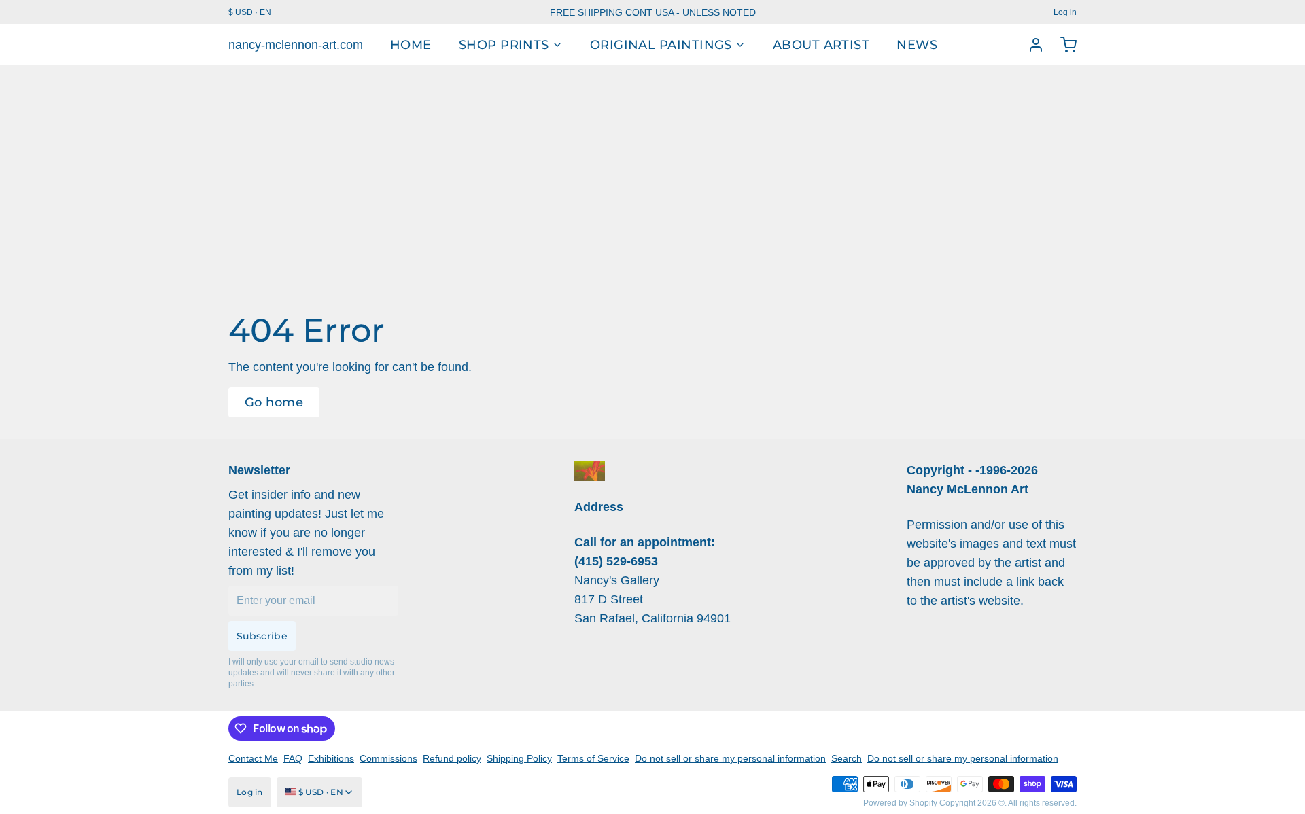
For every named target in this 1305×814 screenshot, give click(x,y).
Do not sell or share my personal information (730, 758)
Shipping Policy (519, 758)
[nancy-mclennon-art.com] (589, 471)
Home (411, 44)
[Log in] (1030, 45)
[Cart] (1063, 45)
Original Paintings (661, 44)
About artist (821, 44)
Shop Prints (504, 44)
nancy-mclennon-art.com (295, 45)
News (917, 44)
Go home (274, 402)
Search (846, 758)
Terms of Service (593, 758)
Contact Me (253, 758)
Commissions (388, 758)
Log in (1065, 12)
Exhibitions (331, 758)
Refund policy (452, 758)
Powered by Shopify (900, 803)
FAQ (292, 758)
